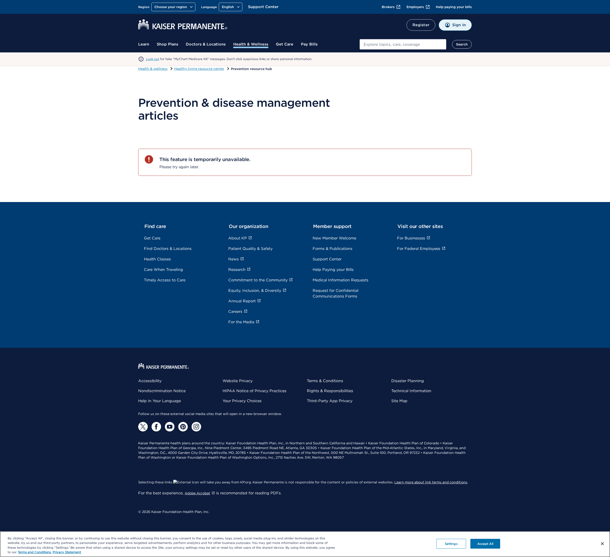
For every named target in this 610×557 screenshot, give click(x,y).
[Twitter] (143, 426)
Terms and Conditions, (34, 552)
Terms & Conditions (325, 381)
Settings (451, 544)
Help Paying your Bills (333, 269)
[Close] (602, 543)
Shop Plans (167, 44)
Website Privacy (238, 381)
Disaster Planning (407, 381)
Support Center (263, 7)
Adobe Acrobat (197, 493)
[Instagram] (196, 426)
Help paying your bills (454, 7)
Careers (235, 311)
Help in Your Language (159, 401)
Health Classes (157, 259)
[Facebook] (156, 426)
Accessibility (150, 381)
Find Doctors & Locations (168, 248)
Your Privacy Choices (242, 401)
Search (462, 44)
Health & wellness (153, 69)
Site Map (399, 401)
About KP (237, 238)
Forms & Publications (332, 248)
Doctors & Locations (206, 44)
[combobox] (403, 44)
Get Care (284, 44)
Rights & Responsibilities (330, 391)
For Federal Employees (418, 248)
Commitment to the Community (258, 280)
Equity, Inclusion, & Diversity (254, 290)
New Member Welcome (334, 238)
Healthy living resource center (199, 69)
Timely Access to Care (164, 280)
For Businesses (411, 238)
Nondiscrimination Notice (162, 391)
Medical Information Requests (340, 280)
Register (420, 25)
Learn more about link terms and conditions (430, 482)
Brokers (388, 7)
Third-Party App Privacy (329, 401)
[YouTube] (169, 426)
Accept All (485, 544)
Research (236, 269)
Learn (143, 44)
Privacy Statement (67, 552)
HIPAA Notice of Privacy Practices (254, 391)
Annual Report (242, 301)
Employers (415, 7)
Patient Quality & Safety (250, 248)
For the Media (241, 322)
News (233, 259)
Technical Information (411, 391)
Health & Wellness (250, 44)
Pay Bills (309, 44)
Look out (152, 59)
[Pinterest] (183, 426)
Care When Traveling (163, 269)
